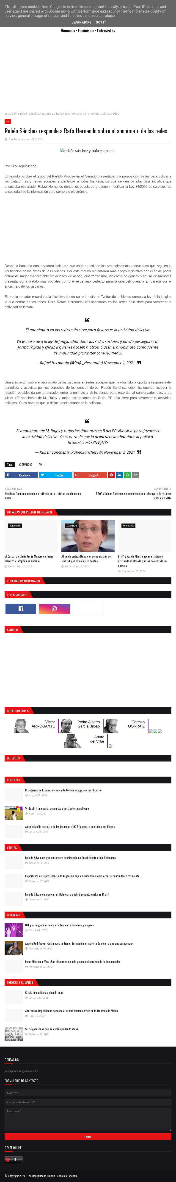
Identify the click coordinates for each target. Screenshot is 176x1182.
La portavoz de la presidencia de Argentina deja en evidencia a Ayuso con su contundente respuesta (82, 876)
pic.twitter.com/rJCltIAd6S (100, 353)
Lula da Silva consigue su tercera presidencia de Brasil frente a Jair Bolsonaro (70, 857)
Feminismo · (87, 30)
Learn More (81, 22)
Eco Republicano (18, 139)
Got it (101, 22)
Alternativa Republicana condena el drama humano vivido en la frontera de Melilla (71, 1010)
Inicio (8, 114)
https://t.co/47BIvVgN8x (88, 442)
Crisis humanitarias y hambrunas (44, 992)
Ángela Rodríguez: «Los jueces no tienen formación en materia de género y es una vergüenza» (79, 943)
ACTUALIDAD (26, 464)
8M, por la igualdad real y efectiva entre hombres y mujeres (59, 925)
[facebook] (21, 609)
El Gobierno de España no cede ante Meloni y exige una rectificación (63, 790)
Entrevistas (106, 30)
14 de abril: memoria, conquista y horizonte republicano (57, 808)
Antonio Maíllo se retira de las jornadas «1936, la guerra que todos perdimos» (70, 826)
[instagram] (54, 609)
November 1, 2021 (119, 362)
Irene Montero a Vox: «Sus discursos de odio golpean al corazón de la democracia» (73, 961)
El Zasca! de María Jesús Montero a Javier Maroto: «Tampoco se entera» (29, 558)
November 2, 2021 (119, 452)
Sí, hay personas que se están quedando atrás (51, 1029)
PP (15, 114)
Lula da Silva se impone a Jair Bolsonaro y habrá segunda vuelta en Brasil (67, 894)
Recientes (13, 779)
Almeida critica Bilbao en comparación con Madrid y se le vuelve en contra (86, 558)
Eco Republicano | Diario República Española (52, 1176)
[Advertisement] (88, 75)
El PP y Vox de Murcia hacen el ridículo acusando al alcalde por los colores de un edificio (142, 561)
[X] (88, 609)
